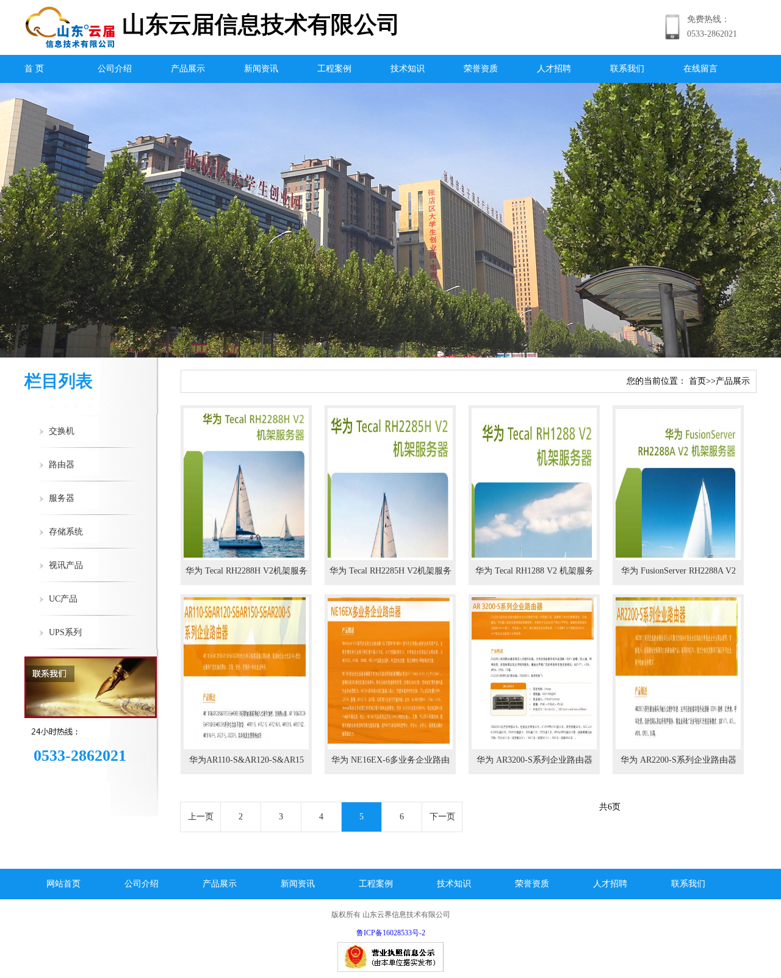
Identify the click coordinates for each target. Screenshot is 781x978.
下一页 (442, 816)
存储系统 (66, 531)
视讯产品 (66, 565)
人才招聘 (554, 68)
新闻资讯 (261, 68)
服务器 (61, 498)
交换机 (61, 431)
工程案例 (334, 68)
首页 (697, 381)
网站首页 (63, 883)
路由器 (61, 464)
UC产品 (63, 598)
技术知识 (407, 68)
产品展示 (188, 68)
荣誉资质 (481, 68)
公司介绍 (115, 68)
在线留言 (700, 68)
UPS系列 (65, 632)
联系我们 (627, 68)
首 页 (34, 68)
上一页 (201, 816)
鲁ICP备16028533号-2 (390, 933)
